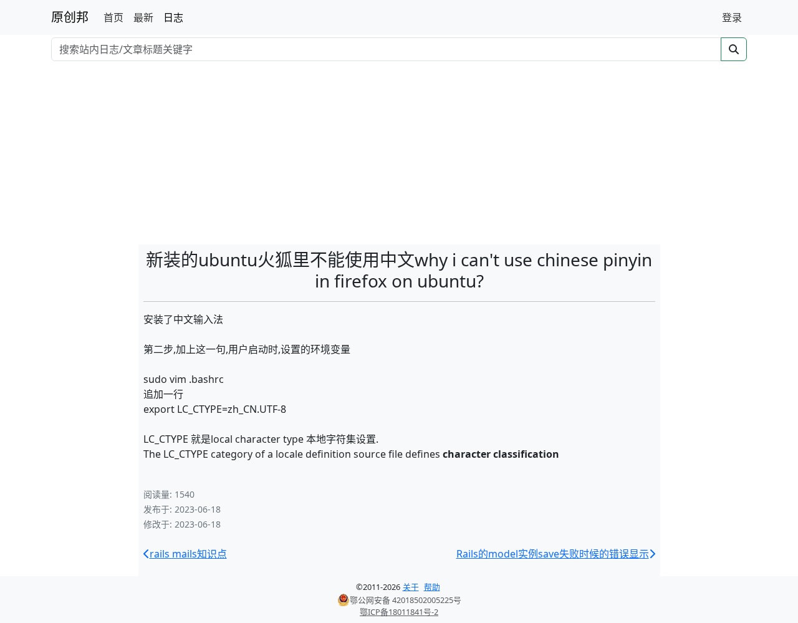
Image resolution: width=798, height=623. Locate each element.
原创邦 (70, 17)
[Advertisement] (399, 154)
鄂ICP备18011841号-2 (399, 611)
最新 (143, 17)
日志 (173, 17)
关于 (411, 586)
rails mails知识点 (188, 554)
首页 (113, 17)
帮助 (432, 586)
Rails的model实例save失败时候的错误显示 (552, 554)
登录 (732, 17)
